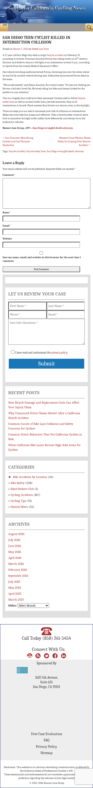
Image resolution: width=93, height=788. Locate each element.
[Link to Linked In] (63, 655)
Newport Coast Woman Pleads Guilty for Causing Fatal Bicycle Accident (74, 141)
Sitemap (46, 753)
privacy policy (59, 352)
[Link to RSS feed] (38, 655)
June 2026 (14, 546)
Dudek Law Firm (40, 49)
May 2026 (14, 552)
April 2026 (14, 558)
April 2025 (14, 593)
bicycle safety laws (36, 151)
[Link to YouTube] (29, 655)
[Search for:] (89, 27)
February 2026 (17, 570)
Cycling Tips (18, 501)
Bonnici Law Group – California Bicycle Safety (46, 11)
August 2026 (16, 534)
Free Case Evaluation (46, 734)
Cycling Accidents (22, 495)
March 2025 (16, 599)
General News (19, 507)
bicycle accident (55, 55)
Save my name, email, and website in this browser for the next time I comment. (42, 259)
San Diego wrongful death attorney (53, 128)
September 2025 (18, 576)
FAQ (46, 740)
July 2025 (14, 581)
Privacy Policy (46, 746)
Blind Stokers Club (22, 489)
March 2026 (16, 564)
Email (7, 225)
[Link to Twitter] (46, 655)
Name (7, 212)
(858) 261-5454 (56, 638)
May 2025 (14, 587)
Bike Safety (18, 483)
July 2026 (14, 540)
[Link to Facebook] (55, 655)
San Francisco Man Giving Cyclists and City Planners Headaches (18, 141)
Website (7, 238)
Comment (9, 175)
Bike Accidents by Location (30, 477)
